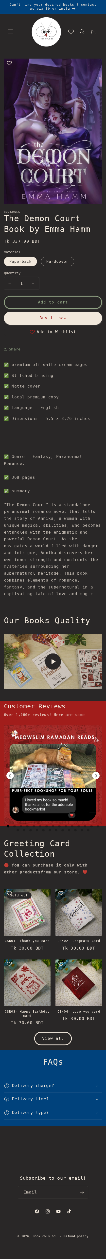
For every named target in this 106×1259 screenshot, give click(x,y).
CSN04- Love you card (78, 1011)
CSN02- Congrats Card (78, 941)
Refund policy (76, 1236)
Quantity (12, 273)
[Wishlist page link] (71, 32)
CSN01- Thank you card (27, 941)
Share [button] (15, 349)
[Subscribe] (82, 1192)
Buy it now (53, 318)
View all (53, 1038)
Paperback (20, 261)
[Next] (96, 775)
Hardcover (57, 261)
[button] (10, 32)
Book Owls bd (44, 1236)
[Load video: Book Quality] (53, 661)
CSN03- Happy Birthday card (27, 1014)
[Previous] (10, 775)
